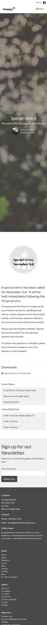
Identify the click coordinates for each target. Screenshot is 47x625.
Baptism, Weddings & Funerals (13, 619)
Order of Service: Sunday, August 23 (19, 415)
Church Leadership (9, 599)
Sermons (4, 568)
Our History (6, 597)
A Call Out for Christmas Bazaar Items (19, 390)
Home (3, 555)
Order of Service (10, 421)
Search (38, 2)
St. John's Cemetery (9, 577)
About (4, 557)
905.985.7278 (14, 519)
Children (4, 622)
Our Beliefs (6, 591)
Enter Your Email (8, 469)
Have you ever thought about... (16, 396)
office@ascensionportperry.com (21, 522)
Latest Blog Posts (10, 409)
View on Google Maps (10, 509)
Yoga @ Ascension (11, 402)
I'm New (4, 571)
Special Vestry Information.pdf (17, 373)
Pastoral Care (6, 616)
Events (4, 563)
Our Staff (5, 594)
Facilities (4, 605)
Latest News (7, 384)
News (3, 566)
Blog (3, 574)
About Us (5, 588)
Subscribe (9, 478)
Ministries (5, 560)
